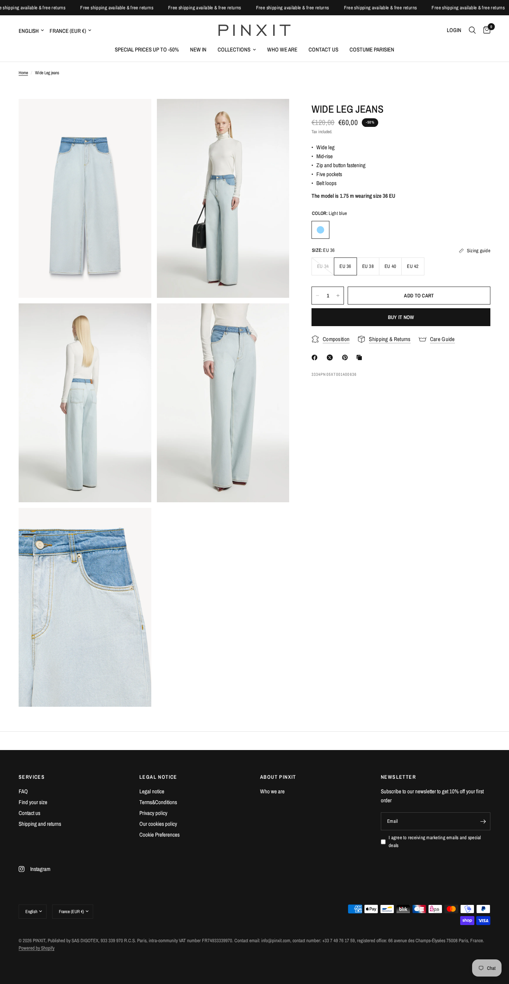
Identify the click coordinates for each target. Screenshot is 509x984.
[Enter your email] (482, 821)
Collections (234, 49)
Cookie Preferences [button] (159, 834)
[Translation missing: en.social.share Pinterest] (346, 357)
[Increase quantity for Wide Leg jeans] (338, 295)
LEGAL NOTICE (158, 777)
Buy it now (401, 317)
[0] (485, 30)
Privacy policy (153, 813)
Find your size (33, 802)
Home (23, 73)
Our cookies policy (158, 824)
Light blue (320, 230)
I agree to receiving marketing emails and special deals (435, 841)
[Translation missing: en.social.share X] (331, 357)
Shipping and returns (40, 824)
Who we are (282, 49)
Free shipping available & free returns (37, 7)
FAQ (23, 791)
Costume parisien (372, 49)
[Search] (472, 30)
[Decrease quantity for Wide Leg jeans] (317, 295)
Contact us (323, 49)
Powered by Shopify (36, 948)
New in (198, 49)
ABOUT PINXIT (278, 777)
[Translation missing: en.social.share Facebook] (316, 357)
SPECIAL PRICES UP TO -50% (147, 49)
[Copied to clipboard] (360, 357)
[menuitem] (146, 49)
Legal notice (151, 791)
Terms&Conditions (158, 802)
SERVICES (32, 777)
